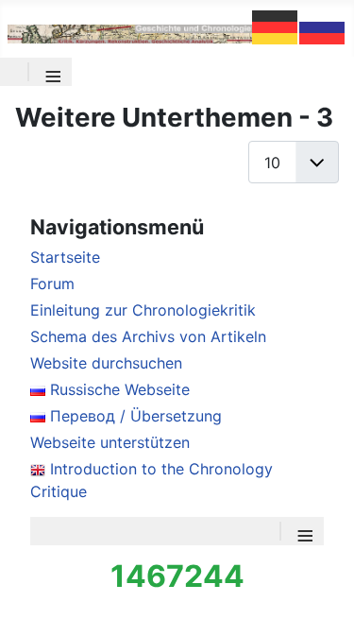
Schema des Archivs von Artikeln (148, 336)
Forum (52, 283)
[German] (275, 25)
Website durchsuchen (106, 362)
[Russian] (322, 25)
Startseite (65, 257)
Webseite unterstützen (110, 442)
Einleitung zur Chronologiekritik (143, 310)
